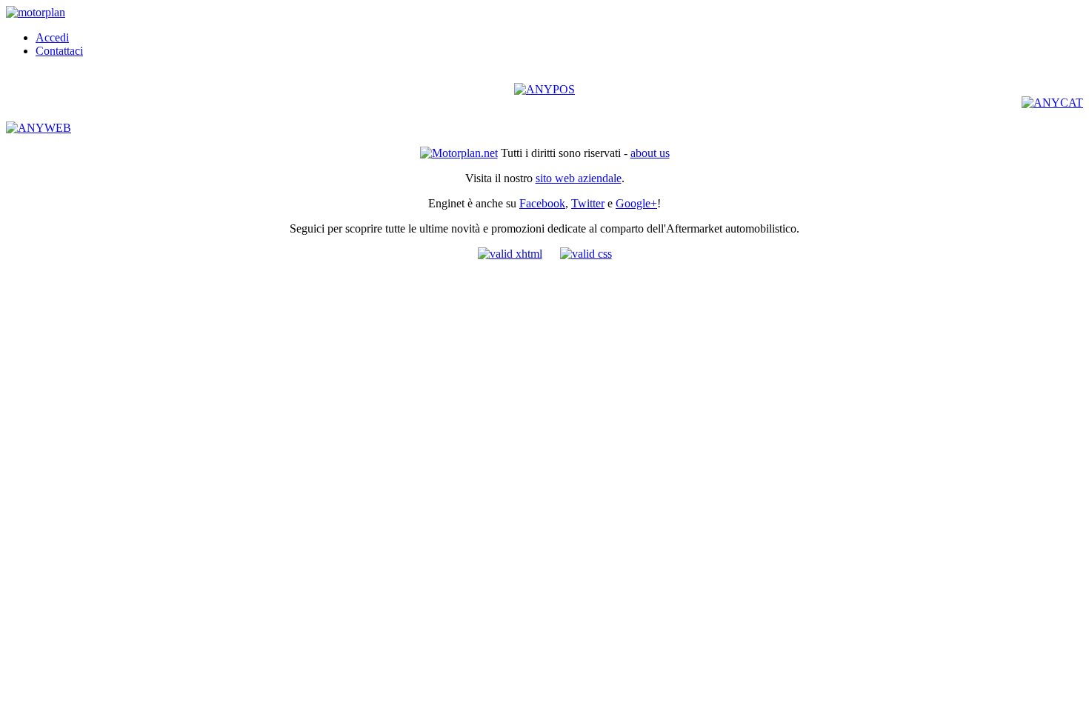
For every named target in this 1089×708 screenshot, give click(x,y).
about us (650, 153)
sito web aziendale (579, 178)
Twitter (588, 203)
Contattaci (59, 50)
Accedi (52, 37)
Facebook (542, 203)
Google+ (636, 203)
